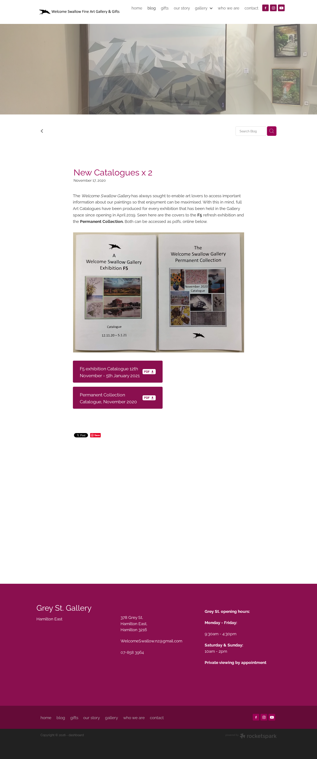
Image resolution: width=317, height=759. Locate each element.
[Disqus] (158, 505)
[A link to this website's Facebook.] (265, 8)
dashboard (76, 735)
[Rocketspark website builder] (251, 736)
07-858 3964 (132, 652)
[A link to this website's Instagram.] (273, 8)
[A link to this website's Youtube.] (281, 8)
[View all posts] (42, 131)
